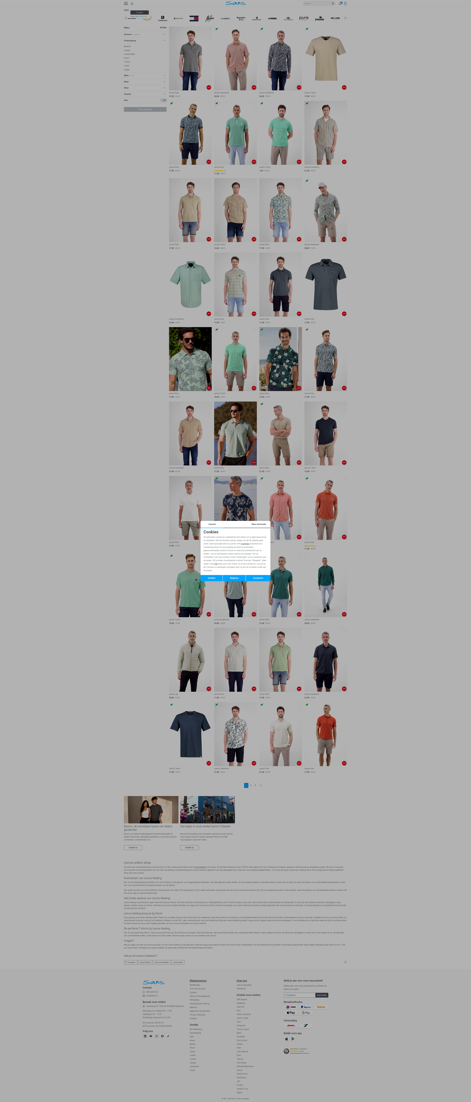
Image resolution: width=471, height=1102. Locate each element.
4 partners (245, 544)
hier (216, 564)
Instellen (211, 578)
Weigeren (234, 578)
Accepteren (258, 578)
